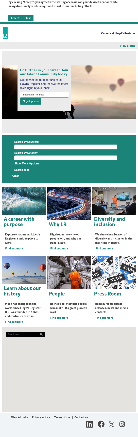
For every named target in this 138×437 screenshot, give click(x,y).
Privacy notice (41, 417)
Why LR (57, 224)
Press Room (107, 293)
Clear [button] (15, 176)
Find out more (14, 248)
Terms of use (62, 417)
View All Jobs (19, 417)
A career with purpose (19, 222)
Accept (15, 18)
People (57, 293)
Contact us (81, 417)
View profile (127, 45)
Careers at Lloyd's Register (118, 33)
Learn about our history (22, 291)
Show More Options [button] (26, 163)
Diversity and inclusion (109, 222)
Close (27, 18)
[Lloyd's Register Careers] (5, 33)
